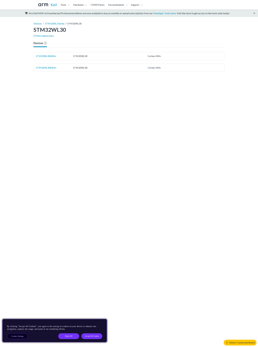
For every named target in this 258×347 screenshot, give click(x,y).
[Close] (102, 322)
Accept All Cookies (92, 336)
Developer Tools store (164, 13)
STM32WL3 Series (54, 23)
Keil (54, 5)
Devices (37, 23)
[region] (54, 330)
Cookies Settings (17, 336)
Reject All (68, 336)
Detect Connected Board (242, 342)
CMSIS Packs (98, 4)
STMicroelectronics (43, 35)
